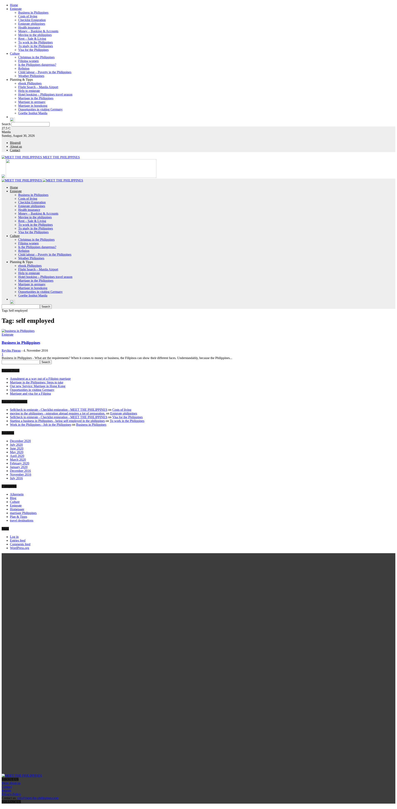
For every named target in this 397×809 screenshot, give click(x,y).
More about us (11, 783)
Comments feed (20, 544)
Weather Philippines (31, 76)
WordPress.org (19, 548)
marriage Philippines (23, 513)
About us (16, 146)
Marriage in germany (31, 102)
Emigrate (16, 9)
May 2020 (16, 452)
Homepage (17, 509)
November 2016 (20, 474)
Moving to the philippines (35, 35)
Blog (13, 498)
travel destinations (21, 520)
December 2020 (20, 441)
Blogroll (15, 142)
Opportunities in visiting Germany (40, 109)
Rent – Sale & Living (32, 38)
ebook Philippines (30, 83)
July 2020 (16, 444)
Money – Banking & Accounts (38, 31)
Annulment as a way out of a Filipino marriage (40, 378)
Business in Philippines (33, 12)
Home (14, 5)
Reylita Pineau (11, 350)
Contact (15, 150)
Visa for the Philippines (33, 50)
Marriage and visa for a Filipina (30, 393)
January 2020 (19, 467)
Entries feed (17, 540)
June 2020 (16, 448)
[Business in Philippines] (18, 331)
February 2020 (19, 463)
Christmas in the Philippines (36, 57)
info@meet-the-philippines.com (37, 798)
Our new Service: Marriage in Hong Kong (37, 386)
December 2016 (20, 470)
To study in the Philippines (35, 46)
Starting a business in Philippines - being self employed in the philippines (57, 421)
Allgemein (17, 494)
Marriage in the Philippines (35, 98)
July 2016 (16, 478)
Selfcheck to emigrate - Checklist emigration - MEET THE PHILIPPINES (58, 409)
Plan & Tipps (18, 516)
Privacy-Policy (11, 794)
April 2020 (17, 456)
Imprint (6, 790)
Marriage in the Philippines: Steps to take (36, 382)
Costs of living (27, 16)
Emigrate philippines (31, 23)
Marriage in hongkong (32, 105)
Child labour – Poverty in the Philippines (44, 72)
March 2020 (18, 459)
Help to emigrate (29, 91)
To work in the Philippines (35, 42)
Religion (23, 68)
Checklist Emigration (32, 20)
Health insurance (29, 27)
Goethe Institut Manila (32, 113)
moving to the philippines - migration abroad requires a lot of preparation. (57, 413)
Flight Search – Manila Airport (38, 87)
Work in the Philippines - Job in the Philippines (40, 424)
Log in (14, 537)
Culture (15, 53)
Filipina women (28, 61)
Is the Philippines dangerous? (37, 64)
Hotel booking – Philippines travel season (45, 94)
